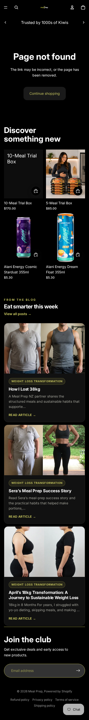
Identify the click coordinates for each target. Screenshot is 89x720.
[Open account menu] (72, 7)
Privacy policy (42, 699)
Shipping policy (44, 705)
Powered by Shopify (58, 691)
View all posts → (17, 314)
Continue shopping (44, 93)
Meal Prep (35, 691)
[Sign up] (78, 670)
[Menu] (5, 7)
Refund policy (19, 699)
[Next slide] (83, 22)
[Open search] (16, 7)
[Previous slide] (5, 22)
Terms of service (67, 699)
